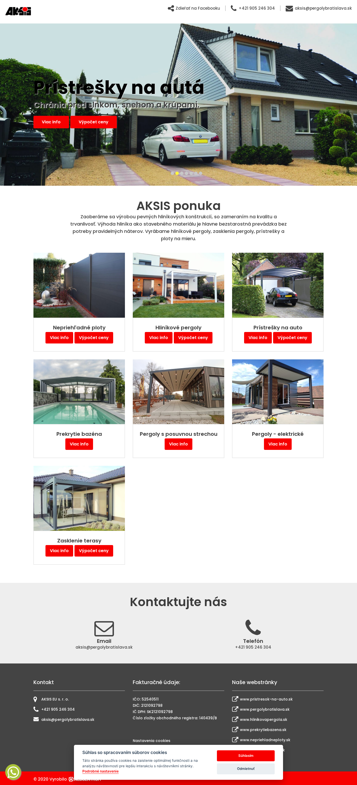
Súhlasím (246, 755)
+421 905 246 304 (257, 8)
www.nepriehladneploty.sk (265, 739)
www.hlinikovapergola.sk (263, 719)
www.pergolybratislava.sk (265, 709)
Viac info (51, 122)
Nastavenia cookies (151, 740)
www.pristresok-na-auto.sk (266, 699)
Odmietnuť (246, 768)
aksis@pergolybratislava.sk (323, 8)
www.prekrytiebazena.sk (263, 729)
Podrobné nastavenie (100, 771)
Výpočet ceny (94, 338)
